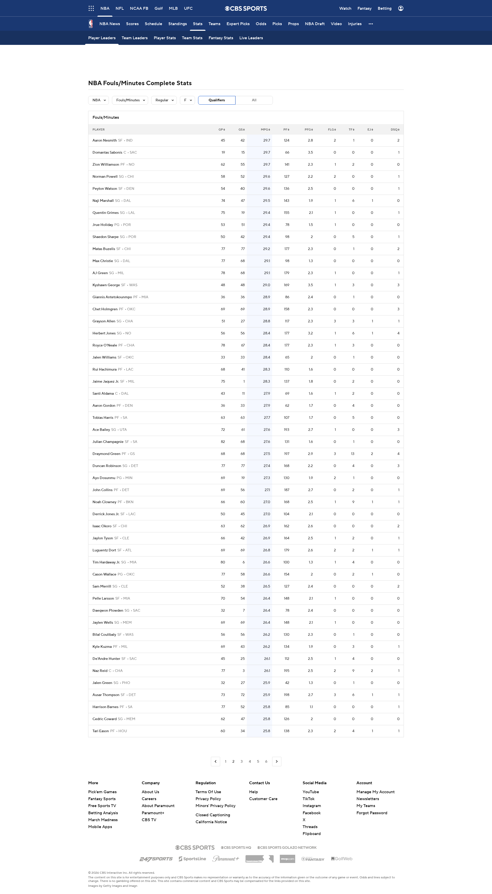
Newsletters (367, 798)
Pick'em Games (102, 791)
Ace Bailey (101, 430)
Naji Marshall (103, 200)
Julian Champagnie (108, 442)
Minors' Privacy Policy (215, 805)
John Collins (102, 490)
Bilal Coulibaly (104, 634)
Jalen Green (102, 683)
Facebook (312, 813)
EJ (369, 130)
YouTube (311, 791)
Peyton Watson (105, 188)
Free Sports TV (102, 805)
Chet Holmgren (105, 309)
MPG (264, 130)
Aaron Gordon (104, 405)
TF (350, 130)
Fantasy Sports (102, 798)
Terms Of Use (208, 791)
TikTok (308, 798)
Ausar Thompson (106, 695)
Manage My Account (375, 791)
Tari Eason (101, 731)
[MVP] (287, 856)
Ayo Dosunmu (104, 478)
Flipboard (312, 833)
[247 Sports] (156, 857)
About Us (150, 791)
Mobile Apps (100, 826)
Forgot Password (371, 813)
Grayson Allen (104, 321)
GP (221, 130)
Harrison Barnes (105, 707)
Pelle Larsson (103, 598)
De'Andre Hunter (106, 659)
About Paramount (158, 805)
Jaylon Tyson (103, 538)
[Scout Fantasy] (313, 858)
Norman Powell (105, 176)
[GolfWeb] (342, 858)
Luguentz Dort (104, 550)
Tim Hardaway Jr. (106, 562)
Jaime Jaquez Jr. (106, 381)
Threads (310, 826)
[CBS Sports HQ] (236, 847)
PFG (308, 130)
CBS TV (149, 819)
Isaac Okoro (102, 526)
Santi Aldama (103, 393)
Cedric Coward (105, 719)
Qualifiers (217, 100)
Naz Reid (100, 671)
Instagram (312, 805)
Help (253, 791)
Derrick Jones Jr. (106, 514)
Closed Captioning (213, 815)
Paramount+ (153, 813)
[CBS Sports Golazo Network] (287, 847)
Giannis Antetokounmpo (112, 297)
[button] (371, 24)
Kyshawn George (106, 285)
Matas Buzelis (104, 249)
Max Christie (103, 261)
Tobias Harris (103, 417)
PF (285, 130)
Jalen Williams (104, 357)
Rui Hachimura (105, 369)
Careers (149, 798)
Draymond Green (106, 454)
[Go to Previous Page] (215, 761)
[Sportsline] (192, 858)
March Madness (103, 819)
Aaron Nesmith (105, 140)
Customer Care (263, 798)
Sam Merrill (102, 586)
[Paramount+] (225, 857)
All (254, 100)
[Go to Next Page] (276, 761)
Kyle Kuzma (102, 646)
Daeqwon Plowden (108, 610)
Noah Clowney (104, 502)
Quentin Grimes (106, 213)
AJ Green (100, 273)
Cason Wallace (104, 574)
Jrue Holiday (103, 225)
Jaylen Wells (103, 622)
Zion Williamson (106, 164)
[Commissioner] (259, 857)
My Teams (365, 805)
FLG (331, 130)
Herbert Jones (104, 333)
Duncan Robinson (107, 466)
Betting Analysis (103, 813)
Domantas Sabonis (107, 152)
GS (241, 130)
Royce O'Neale (105, 345)
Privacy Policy (208, 798)
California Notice (211, 822)
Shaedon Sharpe (106, 237)
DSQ (394, 130)
